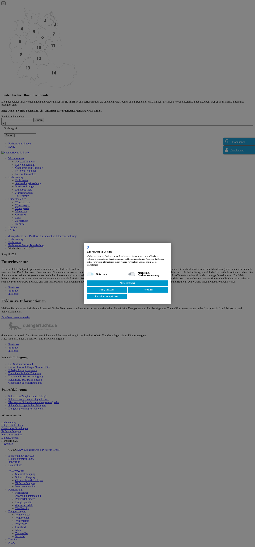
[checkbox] (90, 274)
